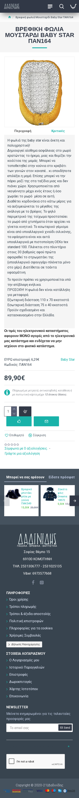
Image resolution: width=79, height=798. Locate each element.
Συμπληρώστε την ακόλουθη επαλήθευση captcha (32, 749)
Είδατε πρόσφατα (63, 477)
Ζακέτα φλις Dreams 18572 (62, 495)
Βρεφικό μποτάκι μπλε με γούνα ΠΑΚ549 (26, 496)
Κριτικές (58, 131)
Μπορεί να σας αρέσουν (25, 477)
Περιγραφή (22, 131)
